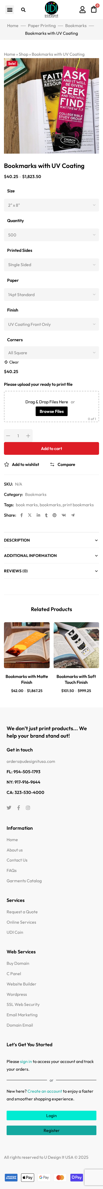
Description (17, 540)
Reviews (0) (16, 570)
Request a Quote (22, 911)
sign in (26, 1061)
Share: (10, 515)
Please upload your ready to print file (38, 384)
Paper (13, 280)
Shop (23, 54)
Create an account (44, 1091)
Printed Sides (19, 250)
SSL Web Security (23, 1004)
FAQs (12, 870)
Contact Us (17, 860)
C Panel (14, 973)
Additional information (30, 555)
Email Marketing (22, 1014)
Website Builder (21, 984)
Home (12, 25)
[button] (9, 9)
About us (15, 850)
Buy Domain (18, 963)
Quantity (15, 220)
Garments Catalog (24, 880)
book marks (27, 504)
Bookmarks (76, 25)
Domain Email (20, 1025)
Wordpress (17, 994)
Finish (12, 310)
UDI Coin (15, 932)
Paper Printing (42, 25)
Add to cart (51, 448)
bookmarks (50, 504)
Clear (14, 362)
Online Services (21, 922)
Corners (15, 339)
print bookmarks (78, 504)
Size (11, 190)
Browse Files (52, 411)
